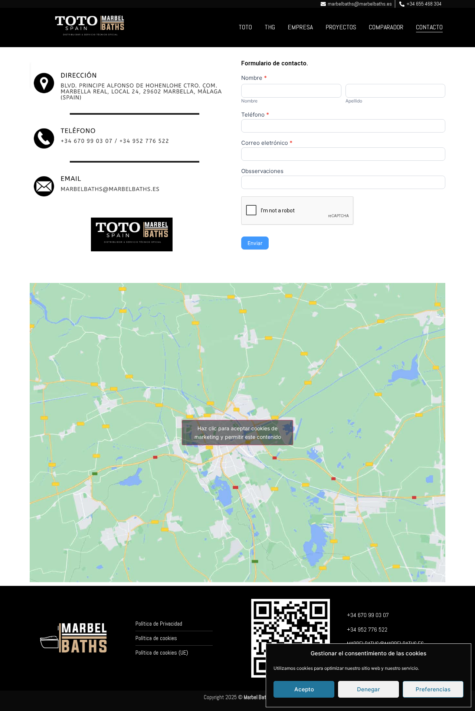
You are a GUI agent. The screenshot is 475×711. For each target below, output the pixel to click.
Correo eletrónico (266, 143)
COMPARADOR (386, 27)
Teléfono (255, 115)
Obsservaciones (262, 171)
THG (270, 27)
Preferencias (433, 689)
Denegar (368, 689)
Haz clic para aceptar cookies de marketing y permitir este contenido (237, 432)
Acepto (304, 689)
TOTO (245, 27)
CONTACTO (429, 27)
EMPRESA (300, 27)
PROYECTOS (340, 27)
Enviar (255, 243)
